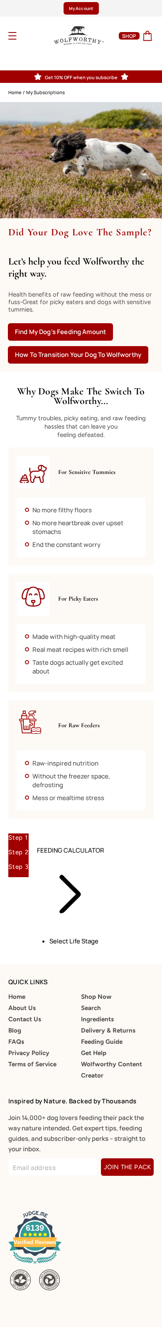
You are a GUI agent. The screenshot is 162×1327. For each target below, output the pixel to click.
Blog (14, 1030)
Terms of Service (32, 1064)
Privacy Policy (28, 1053)
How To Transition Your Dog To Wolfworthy (78, 354)
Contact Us (24, 1019)
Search (91, 1008)
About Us (22, 1008)
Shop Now (96, 996)
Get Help (93, 1053)
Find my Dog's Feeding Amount (60, 331)
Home (15, 92)
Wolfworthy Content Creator (111, 1069)
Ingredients (97, 1019)
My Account (81, 8)
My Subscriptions (45, 92)
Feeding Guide (102, 1041)
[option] (81, 8)
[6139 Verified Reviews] (36, 1265)
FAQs (16, 1041)
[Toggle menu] (23, 35)
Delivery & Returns (108, 1030)
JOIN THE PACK (127, 1167)
